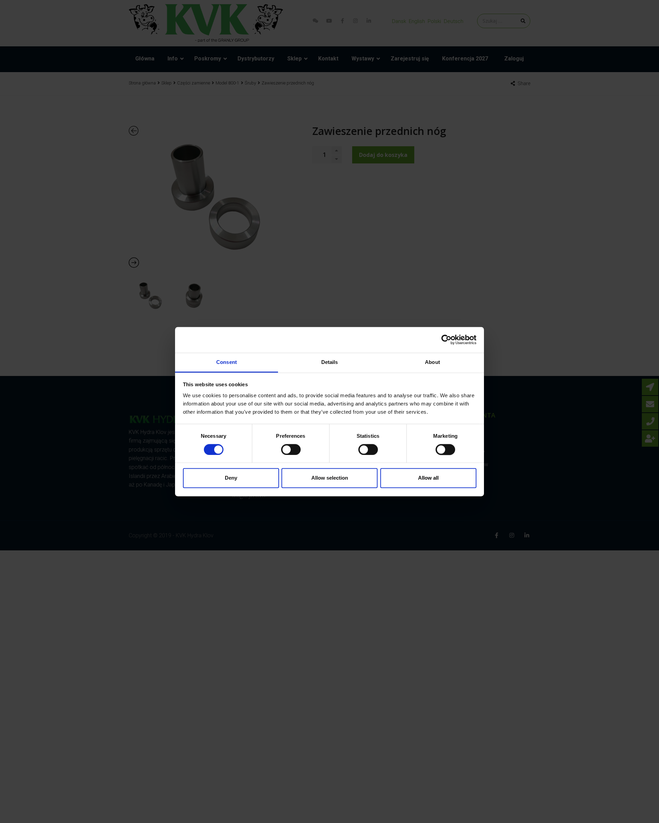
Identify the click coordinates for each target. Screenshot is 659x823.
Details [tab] (329, 362)
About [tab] (432, 362)
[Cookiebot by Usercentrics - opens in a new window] (446, 339)
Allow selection (329, 478)
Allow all (428, 478)
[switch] (291, 449)
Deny (231, 478)
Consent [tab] (226, 362)
